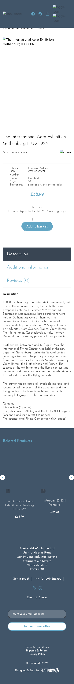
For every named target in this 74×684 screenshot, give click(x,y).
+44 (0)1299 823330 (47, 578)
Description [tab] (17, 254)
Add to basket (37, 226)
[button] (71, 477)
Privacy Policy (37, 654)
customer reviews (15, 152)
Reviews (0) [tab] (18, 280)
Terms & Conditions (37, 647)
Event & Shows (37, 597)
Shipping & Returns (37, 650)
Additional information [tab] (28, 267)
